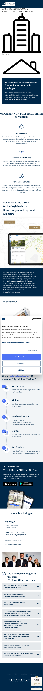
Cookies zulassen (21, 357)
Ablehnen (21, 370)
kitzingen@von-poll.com (18, 535)
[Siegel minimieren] (41, 678)
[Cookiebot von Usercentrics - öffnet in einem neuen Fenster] (32, 319)
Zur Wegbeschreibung (13, 544)
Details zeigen (32, 350)
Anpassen (20, 363)
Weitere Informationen (13, 540)
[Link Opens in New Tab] (10, 484)
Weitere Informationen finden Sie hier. (16, 342)
